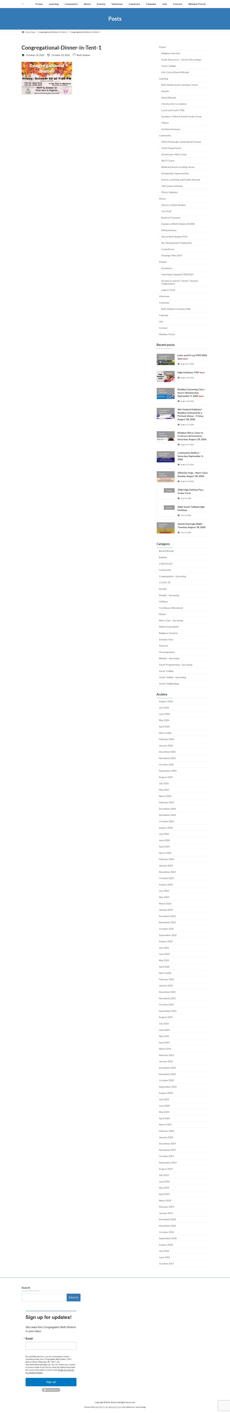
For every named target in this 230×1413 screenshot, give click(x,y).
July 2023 (164, 890)
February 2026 (166, 739)
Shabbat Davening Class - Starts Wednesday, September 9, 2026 (191, 392)
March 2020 (165, 1124)
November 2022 (167, 922)
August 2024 (166, 827)
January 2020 (166, 1137)
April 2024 (164, 846)
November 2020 (167, 1073)
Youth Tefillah (168, 65)
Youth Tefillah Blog (169, 683)
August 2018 (166, 1244)
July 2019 (164, 1175)
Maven (162, 614)
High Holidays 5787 (191, 372)
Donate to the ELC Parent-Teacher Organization (179, 282)
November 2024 (167, 814)
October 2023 (166, 878)
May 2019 (164, 1187)
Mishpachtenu (168, 230)
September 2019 (168, 1162)
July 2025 (164, 783)
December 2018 (167, 1219)
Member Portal (167, 334)
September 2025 (168, 770)
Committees (167, 249)
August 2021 (166, 1017)
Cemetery (164, 302)
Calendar (163, 315)
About (162, 198)
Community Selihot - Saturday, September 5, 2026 (190, 456)
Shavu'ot (163, 645)
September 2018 (168, 1238)
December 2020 (167, 1067)
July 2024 (164, 833)
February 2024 (166, 859)
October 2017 (166, 1263)
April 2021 (164, 1042)
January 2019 (166, 1212)
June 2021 (164, 1029)
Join (161, 321)
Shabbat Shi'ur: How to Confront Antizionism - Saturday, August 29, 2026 (191, 436)
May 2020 (164, 1111)
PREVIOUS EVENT (169, 626)
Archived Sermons (170, 129)
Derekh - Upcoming (169, 595)
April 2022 (164, 966)
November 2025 (167, 758)
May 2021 (164, 1036)
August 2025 (166, 776)
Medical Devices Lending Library (178, 167)
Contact (163, 327)
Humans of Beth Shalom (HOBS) (178, 223)
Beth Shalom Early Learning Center (179, 84)
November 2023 (167, 871)
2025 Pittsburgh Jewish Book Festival (181, 141)
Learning (163, 78)
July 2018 (164, 1250)
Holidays (163, 601)
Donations (166, 268)
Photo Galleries (169, 192)
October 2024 (166, 821)
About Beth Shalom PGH (174, 236)
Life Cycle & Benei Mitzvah (175, 72)
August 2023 (166, 884)
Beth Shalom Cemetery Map (176, 308)
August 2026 (166, 701)
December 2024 (167, 808)
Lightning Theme (115, 1407)
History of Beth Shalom (173, 204)
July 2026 (164, 707)
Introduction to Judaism (174, 103)
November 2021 (167, 998)
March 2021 (165, 1048)
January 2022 (166, 985)
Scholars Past (166, 639)
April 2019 (164, 1194)
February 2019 (166, 1206)
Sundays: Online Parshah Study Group (181, 116)
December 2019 (167, 1143)
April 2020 (164, 1118)
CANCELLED (165, 563)
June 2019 (164, 1181)
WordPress (100, 1407)
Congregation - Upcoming (172, 576)
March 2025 (165, 795)
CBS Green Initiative (172, 185)
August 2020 (166, 1092)
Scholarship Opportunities (175, 173)
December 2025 (167, 751)
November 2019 (167, 1149)
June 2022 (164, 953)
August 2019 (166, 1168)
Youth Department (171, 148)
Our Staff (166, 211)
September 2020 (168, 1086)
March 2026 (165, 732)
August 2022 (166, 941)
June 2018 (164, 1257)
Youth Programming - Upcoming (175, 664)
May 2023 (164, 897)
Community (165, 135)
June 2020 (164, 1105)
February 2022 (166, 979)
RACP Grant (167, 160)
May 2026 (164, 720)
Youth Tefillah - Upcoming (172, 677)
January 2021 (166, 1061)
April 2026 (164, 726)
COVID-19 (164, 582)
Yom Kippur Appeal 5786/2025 (177, 274)
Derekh (165, 91)
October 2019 (166, 1156)
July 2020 (164, 1099)
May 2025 (164, 789)
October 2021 (166, 1004)
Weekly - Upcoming (169, 658)
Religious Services (170, 53)
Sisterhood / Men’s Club (173, 154)
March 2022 (165, 972)
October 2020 (166, 1080)
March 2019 (165, 1200)
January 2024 (166, 865)
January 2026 (166, 745)
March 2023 (165, 903)
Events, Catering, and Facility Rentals (180, 179)
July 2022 (164, 947)
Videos (165, 122)
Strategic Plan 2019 (171, 255)
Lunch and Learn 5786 (172, 110)
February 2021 (166, 1054)
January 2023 (166, 909)
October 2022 (166, 928)
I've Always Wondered (171, 607)
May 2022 (164, 960)
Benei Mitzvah (168, 97)
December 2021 (167, 991)
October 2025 (166, 764)
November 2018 (167, 1225)
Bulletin (163, 557)
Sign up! (51, 1382)
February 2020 (166, 1130)
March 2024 (165, 852)
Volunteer (164, 296)
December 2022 (167, 915)
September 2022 (168, 934)
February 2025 (166, 802)
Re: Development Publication (176, 242)
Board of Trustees (170, 217)
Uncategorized (166, 651)
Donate (163, 261)
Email (29, 1338)
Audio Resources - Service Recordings (181, 59)
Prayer (162, 46)
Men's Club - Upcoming (171, 620)
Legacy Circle (168, 289)
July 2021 (164, 1023)
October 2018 (166, 1231)
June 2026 (164, 713)
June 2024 (164, 840)
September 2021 (168, 1010)
